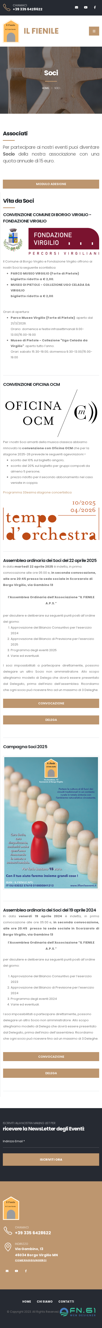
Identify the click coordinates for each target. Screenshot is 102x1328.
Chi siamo (45, 1302)
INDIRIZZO (21, 1244)
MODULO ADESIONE (51, 184)
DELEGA (51, 720)
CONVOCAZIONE (51, 703)
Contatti (66, 1302)
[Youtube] (85, 7)
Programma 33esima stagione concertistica (37, 492)
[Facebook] (95, 7)
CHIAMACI (20, 5)
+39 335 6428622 (27, 9)
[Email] (76, 7)
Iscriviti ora (51, 1160)
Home (45, 88)
